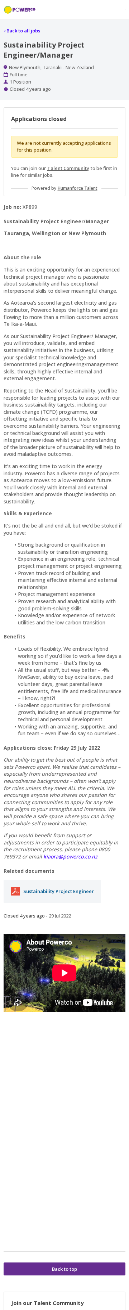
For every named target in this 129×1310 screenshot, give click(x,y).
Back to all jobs (22, 30)
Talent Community (68, 168)
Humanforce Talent (77, 188)
